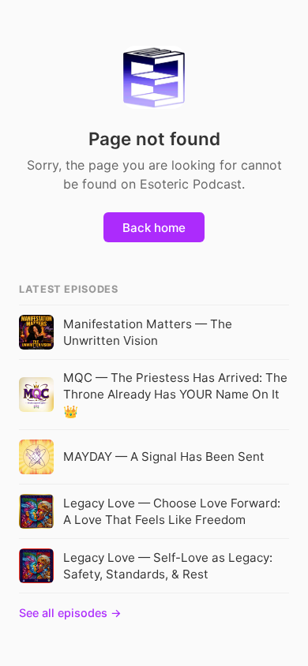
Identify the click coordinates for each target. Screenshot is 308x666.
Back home (154, 227)
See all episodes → (70, 612)
